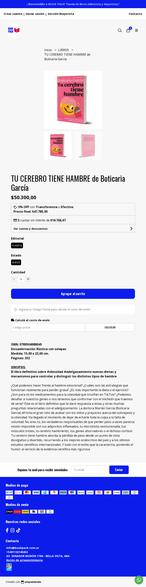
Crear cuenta (13, 14)
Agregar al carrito (73, 293)
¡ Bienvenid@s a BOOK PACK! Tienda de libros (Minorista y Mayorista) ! (73, 4)
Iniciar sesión (35, 14)
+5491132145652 (17, 552)
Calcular (110, 327)
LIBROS (64, 50)
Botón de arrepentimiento (24, 560)
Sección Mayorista (61, 14)
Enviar (119, 469)
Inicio (48, 50)
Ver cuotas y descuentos (30, 228)
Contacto (135, 14)
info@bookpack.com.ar (22, 548)
